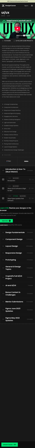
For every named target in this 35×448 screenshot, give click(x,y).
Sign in (26, 5)
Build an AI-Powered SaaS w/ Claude (19, 1)
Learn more (4, 225)
